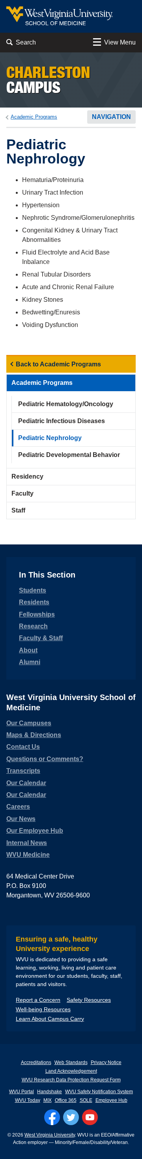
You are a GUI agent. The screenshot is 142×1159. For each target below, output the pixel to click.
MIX (47, 1100)
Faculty (22, 493)
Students (32, 590)
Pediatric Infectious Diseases (61, 421)
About (28, 650)
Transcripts (23, 770)
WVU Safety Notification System (99, 1091)
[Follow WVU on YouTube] (90, 1117)
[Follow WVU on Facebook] (52, 1117)
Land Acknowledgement (71, 1071)
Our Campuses (28, 723)
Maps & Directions (33, 735)
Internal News (26, 843)
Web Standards (71, 1062)
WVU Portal (21, 1091)
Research (33, 626)
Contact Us (23, 746)
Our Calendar (26, 783)
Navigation (111, 116)
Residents (34, 602)
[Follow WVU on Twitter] (71, 1117)
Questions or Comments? (44, 759)
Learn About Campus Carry (50, 1019)
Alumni (29, 662)
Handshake (49, 1091)
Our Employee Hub (34, 830)
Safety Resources (89, 1000)
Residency (27, 476)
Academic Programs (34, 117)
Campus (48, 80)
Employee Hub (111, 1100)
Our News (21, 818)
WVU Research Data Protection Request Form (71, 1080)
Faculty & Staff (41, 638)
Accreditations (36, 1062)
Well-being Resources (43, 1009)
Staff (18, 510)
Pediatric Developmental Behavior (69, 454)
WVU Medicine (28, 854)
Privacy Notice (106, 1062)
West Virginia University (49, 1135)
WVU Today (27, 1100)
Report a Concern (38, 1000)
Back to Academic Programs (58, 364)
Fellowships (37, 614)
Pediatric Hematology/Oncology (65, 404)
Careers (18, 806)
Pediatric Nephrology (50, 438)
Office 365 (66, 1100)
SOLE (86, 1100)
